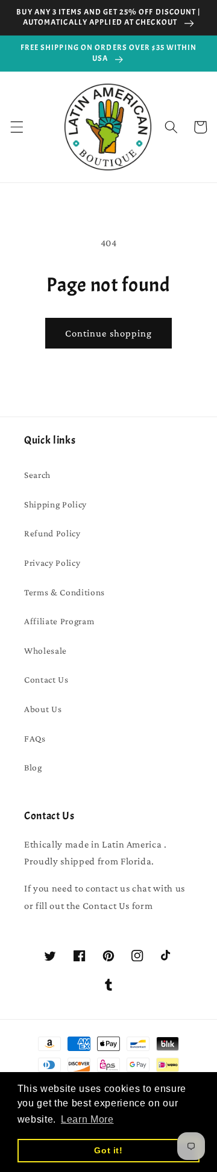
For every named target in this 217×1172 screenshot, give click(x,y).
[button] (16, 127)
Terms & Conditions (64, 592)
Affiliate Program (59, 621)
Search (37, 475)
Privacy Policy (52, 562)
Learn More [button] (87, 1119)
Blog (33, 767)
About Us (42, 709)
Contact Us (46, 679)
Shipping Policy (55, 504)
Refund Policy (52, 533)
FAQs (35, 738)
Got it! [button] (108, 1150)
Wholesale (45, 650)
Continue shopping (109, 333)
